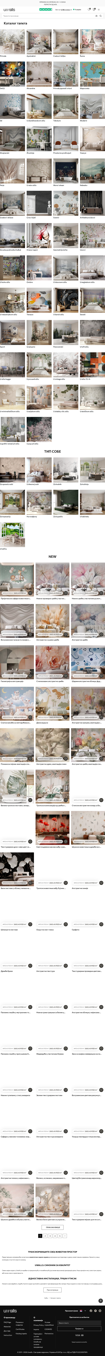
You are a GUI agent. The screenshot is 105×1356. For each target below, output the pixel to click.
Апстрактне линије (80, 888)
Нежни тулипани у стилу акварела (15, 1095)
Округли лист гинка (45, 930)
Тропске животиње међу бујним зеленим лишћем (51, 888)
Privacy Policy (39, 1325)
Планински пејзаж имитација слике (16, 764)
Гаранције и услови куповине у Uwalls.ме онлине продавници (38, 1340)
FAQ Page (7, 1322)
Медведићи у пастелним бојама (49, 1054)
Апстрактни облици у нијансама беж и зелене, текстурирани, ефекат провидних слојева (87, 1012)
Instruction (8, 1335)
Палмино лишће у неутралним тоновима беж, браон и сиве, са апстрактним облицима (16, 1012)
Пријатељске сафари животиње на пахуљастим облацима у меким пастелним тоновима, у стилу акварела (16, 598)
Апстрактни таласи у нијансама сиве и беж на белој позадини (16, 1178)
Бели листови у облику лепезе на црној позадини (16, 888)
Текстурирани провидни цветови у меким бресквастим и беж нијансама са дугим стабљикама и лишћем (87, 971)
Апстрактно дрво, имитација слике (51, 764)
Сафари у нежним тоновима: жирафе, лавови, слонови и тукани (16, 1136)
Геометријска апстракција (12, 681)
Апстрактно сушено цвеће (47, 640)
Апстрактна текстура (45, 971)
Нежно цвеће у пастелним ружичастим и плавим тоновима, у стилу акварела (87, 598)
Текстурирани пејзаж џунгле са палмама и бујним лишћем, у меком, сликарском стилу (87, 1219)
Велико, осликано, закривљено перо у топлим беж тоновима (51, 1178)
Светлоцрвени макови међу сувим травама (51, 847)
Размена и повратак (19, 1323)
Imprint (36, 1329)
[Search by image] (96, 16)
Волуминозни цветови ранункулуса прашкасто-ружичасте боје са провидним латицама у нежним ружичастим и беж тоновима (87, 1095)
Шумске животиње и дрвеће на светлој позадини (87, 847)
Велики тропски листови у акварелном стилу (16, 805)
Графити (75, 930)
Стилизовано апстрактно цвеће (49, 681)
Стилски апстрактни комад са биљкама (87, 805)
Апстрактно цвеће (80, 640)
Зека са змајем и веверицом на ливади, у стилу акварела (87, 1054)
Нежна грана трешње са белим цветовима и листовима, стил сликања (51, 1012)
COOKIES (48, 1329)
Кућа (46, 1298)
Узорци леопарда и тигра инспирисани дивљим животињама (87, 1136)
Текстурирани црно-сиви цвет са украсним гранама (16, 847)
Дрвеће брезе (7, 971)
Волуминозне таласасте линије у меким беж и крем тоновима (16, 640)
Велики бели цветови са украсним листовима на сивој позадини (51, 1219)
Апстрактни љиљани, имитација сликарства (87, 723)
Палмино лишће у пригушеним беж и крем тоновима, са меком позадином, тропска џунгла (16, 1054)
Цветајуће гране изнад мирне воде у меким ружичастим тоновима (87, 1178)
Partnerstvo (49, 1333)
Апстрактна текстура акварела (49, 1136)
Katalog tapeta (21, 1333)
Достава (7, 1331)
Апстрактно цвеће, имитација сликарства (87, 764)
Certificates (20, 1329)
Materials (7, 1326)
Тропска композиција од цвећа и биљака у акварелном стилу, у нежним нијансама (51, 805)
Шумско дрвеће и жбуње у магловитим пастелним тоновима (16, 1219)
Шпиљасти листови (9, 930)
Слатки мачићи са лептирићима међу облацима (16, 723)
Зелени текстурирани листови (49, 1095)
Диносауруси (42, 723)
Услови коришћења (49, 1323)
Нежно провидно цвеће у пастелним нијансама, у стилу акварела (51, 598)
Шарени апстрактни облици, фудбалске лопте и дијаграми (87, 681)
